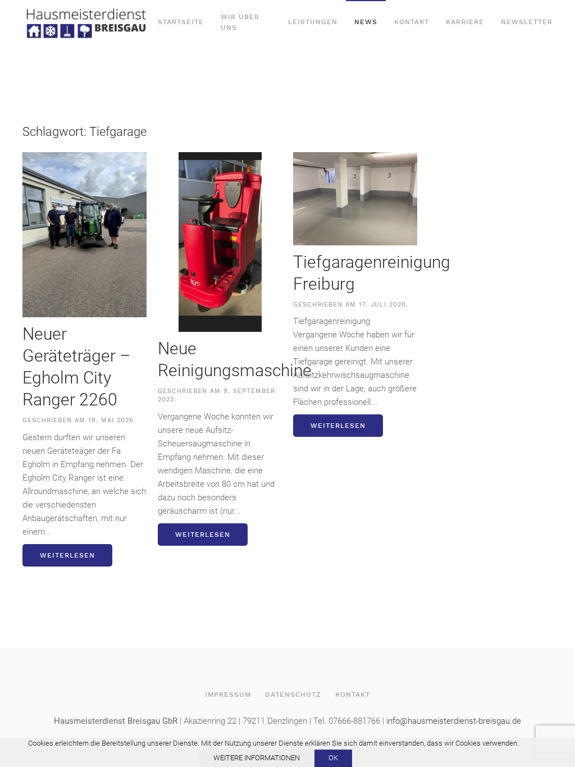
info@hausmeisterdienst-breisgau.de (453, 721)
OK (333, 758)
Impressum (228, 694)
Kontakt (411, 22)
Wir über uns (240, 22)
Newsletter (527, 22)
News (365, 22)
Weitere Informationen (256, 758)
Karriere (465, 22)
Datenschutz (293, 694)
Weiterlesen (67, 555)
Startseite (181, 22)
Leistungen (312, 22)
